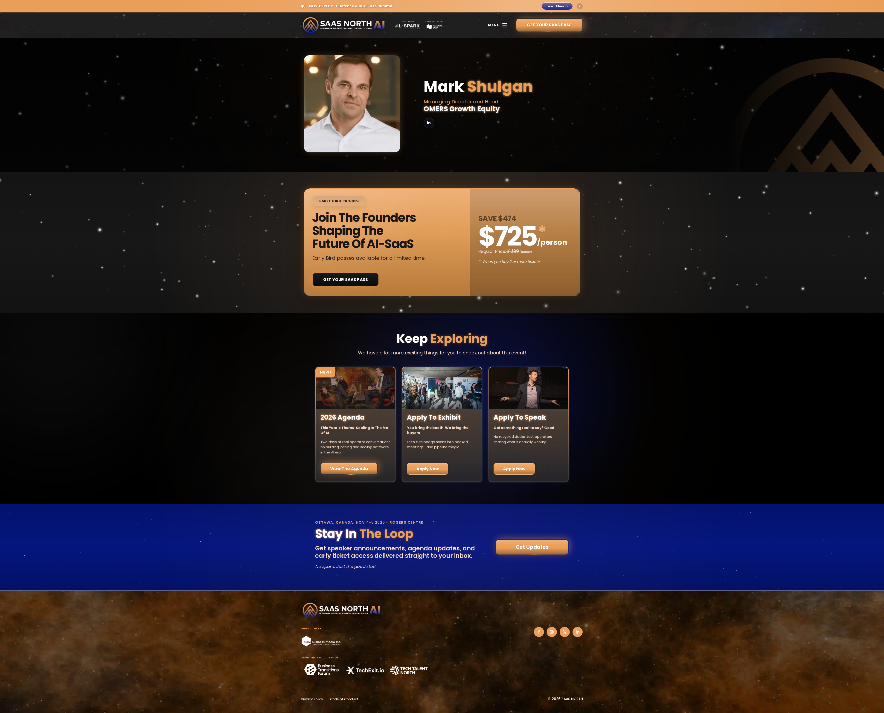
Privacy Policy (312, 699)
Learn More (555, 6)
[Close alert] (579, 6)
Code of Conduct (344, 699)
